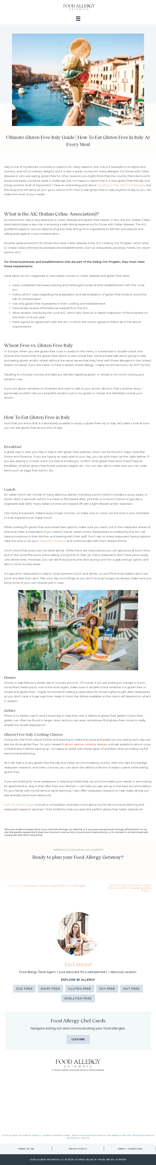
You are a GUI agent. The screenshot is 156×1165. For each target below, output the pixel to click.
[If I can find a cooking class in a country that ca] (60, 1110)
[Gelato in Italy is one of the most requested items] (96, 1110)
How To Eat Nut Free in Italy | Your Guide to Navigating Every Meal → (130, 888)
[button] (78, 1039)
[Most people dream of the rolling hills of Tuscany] (96, 1089)
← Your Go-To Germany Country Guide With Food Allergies (45, 885)
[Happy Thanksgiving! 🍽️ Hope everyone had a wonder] (60, 1089)
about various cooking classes (86, 744)
